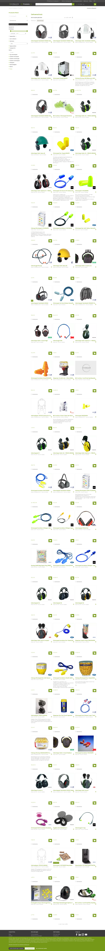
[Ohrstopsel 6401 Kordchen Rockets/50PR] (41, 818)
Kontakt (10, 935)
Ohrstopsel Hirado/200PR (60, 78)
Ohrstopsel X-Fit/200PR (81, 190)
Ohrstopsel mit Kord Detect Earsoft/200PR (65, 303)
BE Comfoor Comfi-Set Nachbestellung (86, 378)
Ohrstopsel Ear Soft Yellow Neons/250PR (86, 228)
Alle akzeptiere (30, 948)
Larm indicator (13, 38)
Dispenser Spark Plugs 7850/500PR (85, 640)
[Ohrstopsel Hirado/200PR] (63, 69)
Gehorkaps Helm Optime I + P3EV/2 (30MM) (87, 453)
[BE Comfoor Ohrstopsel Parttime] (63, 106)
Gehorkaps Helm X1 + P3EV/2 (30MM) (85, 153)
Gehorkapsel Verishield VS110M (39, 303)
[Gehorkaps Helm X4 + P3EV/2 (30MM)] (85, 106)
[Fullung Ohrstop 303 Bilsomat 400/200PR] (85, 69)
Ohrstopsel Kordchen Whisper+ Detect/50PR (87, 565)
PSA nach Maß (56, 934)
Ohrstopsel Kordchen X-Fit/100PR (62, 228)
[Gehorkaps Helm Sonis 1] (85, 781)
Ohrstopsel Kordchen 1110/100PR (84, 753)
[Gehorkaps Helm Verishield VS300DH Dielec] (85, 31)
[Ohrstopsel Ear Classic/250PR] (63, 144)
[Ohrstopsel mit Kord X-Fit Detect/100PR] (63, 181)
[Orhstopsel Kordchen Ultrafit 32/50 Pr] (63, 668)
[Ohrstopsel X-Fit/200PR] (85, 181)
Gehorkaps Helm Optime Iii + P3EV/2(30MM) (43, 190)
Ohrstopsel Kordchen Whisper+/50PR (41, 528)
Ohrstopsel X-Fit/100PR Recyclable (62, 865)
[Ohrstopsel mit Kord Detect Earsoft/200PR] (63, 294)
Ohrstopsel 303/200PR (81, 415)
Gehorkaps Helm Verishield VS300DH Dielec (87, 41)
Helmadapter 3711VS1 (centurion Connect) (42, 415)
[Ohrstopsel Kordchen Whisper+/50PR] (41, 518)
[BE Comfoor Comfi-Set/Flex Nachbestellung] (85, 893)
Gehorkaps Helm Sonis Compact (40, 640)
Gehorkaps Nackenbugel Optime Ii (62, 902)
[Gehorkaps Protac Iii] (41, 781)
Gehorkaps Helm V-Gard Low (83, 265)
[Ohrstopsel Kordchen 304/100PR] (41, 481)
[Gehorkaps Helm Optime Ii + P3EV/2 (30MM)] (85, 331)
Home (10, 8)
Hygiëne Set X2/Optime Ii (60, 828)
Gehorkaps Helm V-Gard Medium (62, 753)
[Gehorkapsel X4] (41, 593)
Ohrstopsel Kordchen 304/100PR (40, 490)
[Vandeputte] (14, 4)
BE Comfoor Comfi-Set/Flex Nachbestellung (87, 902)
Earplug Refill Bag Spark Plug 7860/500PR (43, 565)
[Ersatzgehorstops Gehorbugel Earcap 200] (41, 893)
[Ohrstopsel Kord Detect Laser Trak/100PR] (85, 706)
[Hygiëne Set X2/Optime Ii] (63, 818)
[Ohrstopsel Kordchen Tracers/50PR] (63, 556)
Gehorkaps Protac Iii (36, 790)
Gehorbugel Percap (36, 265)
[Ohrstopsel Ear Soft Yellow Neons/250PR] (85, 219)
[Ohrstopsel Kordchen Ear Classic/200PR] (63, 631)
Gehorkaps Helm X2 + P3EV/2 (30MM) (63, 453)
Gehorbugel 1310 (57, 340)
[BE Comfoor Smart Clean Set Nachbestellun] (63, 406)
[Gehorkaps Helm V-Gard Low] (85, 256)
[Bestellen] (50, 53)
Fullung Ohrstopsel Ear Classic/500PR (85, 678)
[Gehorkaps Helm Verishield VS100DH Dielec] (41, 69)
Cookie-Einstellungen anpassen (16, 948)
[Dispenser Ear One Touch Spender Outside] (63, 706)
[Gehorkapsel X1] (41, 444)
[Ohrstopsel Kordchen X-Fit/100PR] (63, 219)
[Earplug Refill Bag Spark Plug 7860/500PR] (41, 556)
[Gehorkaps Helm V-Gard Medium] (63, 743)
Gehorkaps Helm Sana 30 (60, 265)
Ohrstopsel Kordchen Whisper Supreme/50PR (66, 528)
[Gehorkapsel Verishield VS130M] (63, 481)
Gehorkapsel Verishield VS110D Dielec (63, 790)
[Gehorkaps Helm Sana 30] (63, 256)
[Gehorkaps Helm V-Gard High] (41, 331)
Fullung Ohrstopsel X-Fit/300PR (40, 228)
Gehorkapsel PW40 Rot (81, 528)
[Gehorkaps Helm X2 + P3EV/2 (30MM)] (63, 444)
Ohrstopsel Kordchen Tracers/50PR (63, 565)
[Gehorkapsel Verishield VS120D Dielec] (41, 31)
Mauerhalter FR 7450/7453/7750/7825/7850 (87, 865)
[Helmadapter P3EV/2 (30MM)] (41, 706)
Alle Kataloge (40, 20)
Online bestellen (34, 934)
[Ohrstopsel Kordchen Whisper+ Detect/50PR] (85, 556)
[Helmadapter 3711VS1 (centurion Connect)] (41, 406)
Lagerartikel (12, 36)
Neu (12, 52)
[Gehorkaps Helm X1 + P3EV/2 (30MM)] (85, 144)
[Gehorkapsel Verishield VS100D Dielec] (41, 106)
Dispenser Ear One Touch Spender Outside (65, 715)
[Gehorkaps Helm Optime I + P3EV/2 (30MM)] (85, 444)
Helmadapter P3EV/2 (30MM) (39, 715)
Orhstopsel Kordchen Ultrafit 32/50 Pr (63, 678)
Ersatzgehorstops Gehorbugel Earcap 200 (42, 902)
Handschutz (56, 935)
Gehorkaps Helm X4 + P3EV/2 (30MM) (85, 116)
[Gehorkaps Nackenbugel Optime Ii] (63, 893)
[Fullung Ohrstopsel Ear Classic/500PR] (85, 668)
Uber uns (86, 1)
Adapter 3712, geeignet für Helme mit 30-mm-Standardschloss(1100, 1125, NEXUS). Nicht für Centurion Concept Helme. (41, 870)
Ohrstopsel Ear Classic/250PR (61, 153)
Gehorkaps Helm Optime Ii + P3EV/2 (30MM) (87, 340)
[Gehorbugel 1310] (63, 331)
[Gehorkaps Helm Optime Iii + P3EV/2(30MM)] (41, 181)
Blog (91, 1)
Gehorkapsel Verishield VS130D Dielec (63, 41)
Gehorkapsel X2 (79, 603)
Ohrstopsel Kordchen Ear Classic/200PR (64, 640)
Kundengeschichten (77, 1)
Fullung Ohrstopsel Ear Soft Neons (40, 678)
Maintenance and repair (36, 935)
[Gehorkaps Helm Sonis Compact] (41, 631)
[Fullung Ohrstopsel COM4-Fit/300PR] (85, 481)
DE (94, 1)
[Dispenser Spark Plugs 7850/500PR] (85, 631)
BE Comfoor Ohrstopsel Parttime (62, 116)
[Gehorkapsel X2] (85, 593)
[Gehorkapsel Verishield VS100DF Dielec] (85, 294)
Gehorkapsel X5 (57, 603)
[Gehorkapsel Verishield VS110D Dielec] (63, 781)
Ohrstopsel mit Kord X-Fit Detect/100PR (64, 190)
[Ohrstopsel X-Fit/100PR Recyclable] (63, 856)
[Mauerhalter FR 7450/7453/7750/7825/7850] (85, 856)
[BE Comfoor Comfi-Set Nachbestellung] (85, 369)
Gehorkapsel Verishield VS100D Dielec (41, 116)
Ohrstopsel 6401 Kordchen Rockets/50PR (42, 828)
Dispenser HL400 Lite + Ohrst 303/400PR (64, 378)
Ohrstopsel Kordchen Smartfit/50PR (41, 378)
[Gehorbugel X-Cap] (85, 818)
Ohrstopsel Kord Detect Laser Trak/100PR (87, 715)
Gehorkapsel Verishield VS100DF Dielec (86, 303)
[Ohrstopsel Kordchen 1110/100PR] (85, 743)
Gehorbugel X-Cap (80, 828)
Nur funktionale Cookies (41, 948)
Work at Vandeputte (66, 1)
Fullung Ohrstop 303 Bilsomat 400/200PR (86, 78)
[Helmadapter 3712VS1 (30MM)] (41, 856)
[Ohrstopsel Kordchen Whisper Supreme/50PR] (63, 518)
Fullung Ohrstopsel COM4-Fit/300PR (85, 490)
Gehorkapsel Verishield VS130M (61, 490)
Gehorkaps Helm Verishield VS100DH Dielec (43, 78)
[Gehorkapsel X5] (63, 593)
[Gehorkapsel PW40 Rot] (85, 518)
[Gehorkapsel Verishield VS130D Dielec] (63, 31)
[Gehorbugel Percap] (41, 256)
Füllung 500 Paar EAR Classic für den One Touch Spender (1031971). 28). (84, 683)
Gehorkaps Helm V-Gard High (39, 340)
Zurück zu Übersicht (91, 8)
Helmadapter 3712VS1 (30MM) (39, 865)
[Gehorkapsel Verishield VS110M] (41, 294)
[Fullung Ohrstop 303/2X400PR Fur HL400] (41, 743)
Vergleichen (35, 56)
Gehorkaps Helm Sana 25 (38, 153)
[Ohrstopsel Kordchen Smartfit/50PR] (41, 369)
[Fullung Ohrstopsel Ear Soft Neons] (41, 668)
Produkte (15, 8)
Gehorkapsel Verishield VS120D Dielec (41, 41)
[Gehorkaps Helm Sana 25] (41, 144)
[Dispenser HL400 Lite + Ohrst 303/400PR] (63, 369)
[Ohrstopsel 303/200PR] (85, 406)
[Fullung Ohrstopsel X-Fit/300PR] (41, 219)
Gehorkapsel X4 (35, 603)
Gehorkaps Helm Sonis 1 (82, 790)
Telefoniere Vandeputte (53, 1)
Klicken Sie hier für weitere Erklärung (19, 944)
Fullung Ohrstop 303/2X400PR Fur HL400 (42, 753)
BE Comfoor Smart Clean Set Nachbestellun (65, 415)
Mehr (11, 68)
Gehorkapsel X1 (35, 453)
